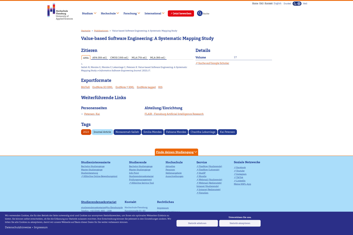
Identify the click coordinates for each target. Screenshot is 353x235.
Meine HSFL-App (242, 184)
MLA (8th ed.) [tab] (157, 57)
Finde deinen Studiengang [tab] (175, 152)
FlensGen (203, 192)
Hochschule (174, 162)
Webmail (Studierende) (210, 179)
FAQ (261, 3)
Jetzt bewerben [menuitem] (182, 13)
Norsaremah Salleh (127, 132)
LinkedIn (240, 180)
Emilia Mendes (153, 132)
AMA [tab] (86, 57)
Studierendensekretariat (141, 176)
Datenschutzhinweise (18, 227)
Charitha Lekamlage (203, 132)
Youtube (240, 170)
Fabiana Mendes (176, 132)
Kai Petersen (227, 132)
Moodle (202, 176)
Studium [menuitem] (85, 12)
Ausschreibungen (174, 176)
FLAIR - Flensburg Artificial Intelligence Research (174, 114)
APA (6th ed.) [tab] (99, 57)
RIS (160, 87)
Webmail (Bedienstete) (210, 182)
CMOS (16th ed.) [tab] (119, 57)
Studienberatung (89, 172)
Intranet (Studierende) (207, 186)
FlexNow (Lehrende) (209, 169)
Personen (170, 169)
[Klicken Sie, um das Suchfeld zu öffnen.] (200, 13)
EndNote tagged (146, 87)
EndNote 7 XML (125, 87)
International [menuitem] (151, 12)
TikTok (239, 177)
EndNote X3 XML (102, 87)
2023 (86, 132)
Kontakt (269, 3)
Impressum (41, 227)
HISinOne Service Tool (142, 182)
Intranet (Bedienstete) (209, 189)
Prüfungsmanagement (140, 179)
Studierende (138, 162)
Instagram (241, 174)
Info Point (134, 172)
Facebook (241, 167)
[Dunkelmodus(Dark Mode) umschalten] (297, 4)
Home (255, 3)
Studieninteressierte (95, 162)
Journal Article (102, 132)
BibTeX (85, 87)
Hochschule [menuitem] (106, 12)
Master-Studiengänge (91, 169)
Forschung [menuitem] (128, 12)
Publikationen (101, 30)
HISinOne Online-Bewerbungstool (100, 176)
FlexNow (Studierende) (210, 166)
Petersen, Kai (92, 114)
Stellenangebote (174, 172)
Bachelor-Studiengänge (93, 166)
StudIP (202, 172)
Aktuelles (170, 166)
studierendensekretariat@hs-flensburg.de (102, 207)
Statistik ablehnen (197, 223)
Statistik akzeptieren (240, 223)
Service (201, 162)
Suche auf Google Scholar (213, 63)
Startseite (85, 30)
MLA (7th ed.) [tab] (139, 57)
